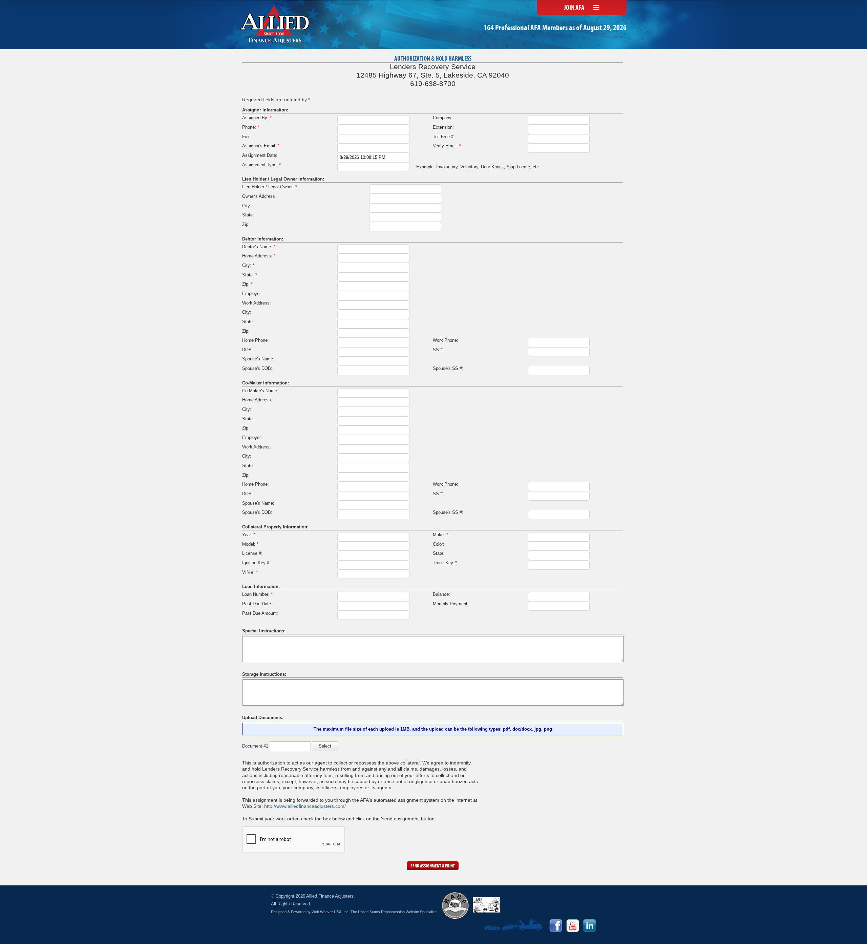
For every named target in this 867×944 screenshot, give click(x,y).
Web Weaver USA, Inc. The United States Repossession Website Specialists (375, 912)
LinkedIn (589, 925)
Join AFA (574, 8)
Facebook (555, 925)
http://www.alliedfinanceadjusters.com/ (305, 806)
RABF (455, 905)
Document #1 (255, 746)
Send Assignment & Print (432, 866)
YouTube (572, 925)
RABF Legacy (486, 904)
